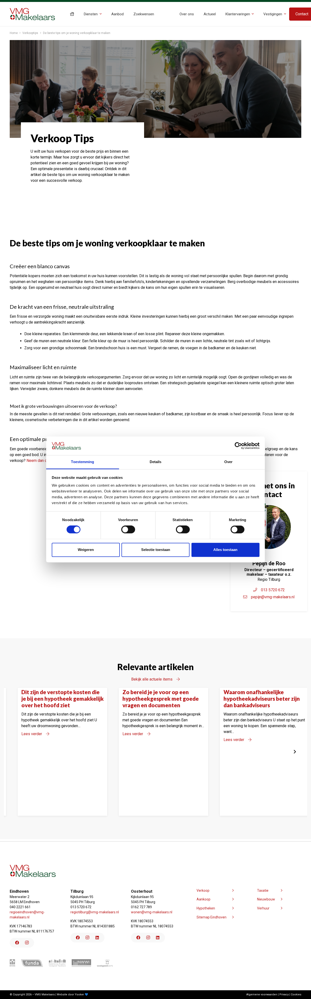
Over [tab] (228, 462)
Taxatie (262, 890)
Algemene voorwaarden (261, 994)
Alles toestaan (225, 550)
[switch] (128, 529)
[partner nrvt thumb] (57, 963)
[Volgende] (294, 751)
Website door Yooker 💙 (72, 994)
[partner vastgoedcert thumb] (105, 963)
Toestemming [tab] (82, 462)
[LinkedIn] (97, 937)
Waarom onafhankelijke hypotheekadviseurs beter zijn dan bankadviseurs (64, 698)
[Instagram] (27, 943)
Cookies (296, 994)
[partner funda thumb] (32, 963)
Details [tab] (156, 462)
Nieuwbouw (266, 899)
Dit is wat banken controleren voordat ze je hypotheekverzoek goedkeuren (269, 698)
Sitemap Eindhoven (211, 917)
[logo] (32, 14)
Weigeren (86, 550)
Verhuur (263, 908)
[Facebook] (17, 943)
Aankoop (203, 899)
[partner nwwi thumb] (81, 963)
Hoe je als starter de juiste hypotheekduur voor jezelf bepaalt (160, 698)
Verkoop (203, 890)
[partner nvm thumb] (12, 963)
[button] (101, 14)
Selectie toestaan (155, 550)
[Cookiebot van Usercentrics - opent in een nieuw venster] (238, 446)
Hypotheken (206, 908)
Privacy (284, 994)
